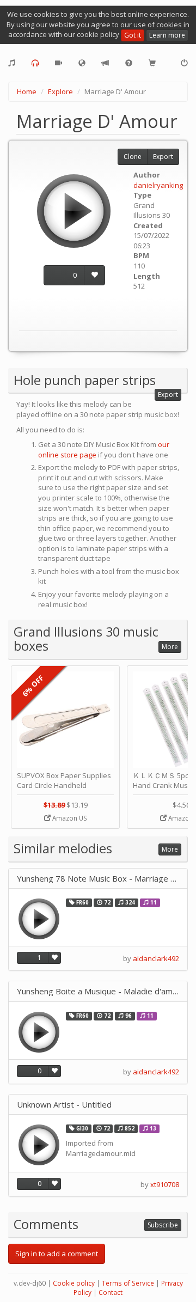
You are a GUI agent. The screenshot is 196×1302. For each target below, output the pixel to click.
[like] (94, 275)
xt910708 (164, 1184)
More (170, 646)
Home (26, 91)
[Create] (11, 63)
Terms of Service (128, 1283)
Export (163, 156)
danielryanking (158, 185)
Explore (60, 91)
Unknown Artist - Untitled (64, 1104)
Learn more (167, 35)
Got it (132, 35)
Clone (133, 156)
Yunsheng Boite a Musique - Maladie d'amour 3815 (98, 991)
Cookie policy (74, 1283)
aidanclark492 (156, 958)
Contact (110, 1292)
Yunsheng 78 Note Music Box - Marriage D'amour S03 (98, 878)
